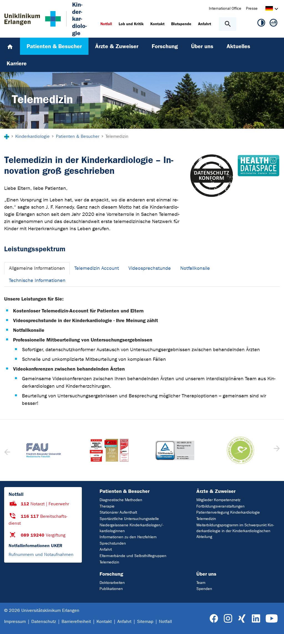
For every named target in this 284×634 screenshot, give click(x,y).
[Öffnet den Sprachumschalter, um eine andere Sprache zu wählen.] (269, 9)
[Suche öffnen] (227, 24)
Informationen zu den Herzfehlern (128, 537)
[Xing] (242, 618)
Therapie (107, 506)
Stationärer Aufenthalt (118, 512)
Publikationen (111, 588)
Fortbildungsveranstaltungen (220, 506)
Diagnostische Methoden (121, 500)
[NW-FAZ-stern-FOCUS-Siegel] (109, 450)
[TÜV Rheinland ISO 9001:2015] (175, 450)
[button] (276, 450)
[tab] (37, 268)
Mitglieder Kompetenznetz (218, 500)
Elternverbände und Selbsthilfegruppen (133, 555)
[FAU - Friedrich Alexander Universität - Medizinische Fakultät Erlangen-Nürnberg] (44, 450)
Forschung (111, 574)
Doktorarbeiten (112, 582)
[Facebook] (214, 618)
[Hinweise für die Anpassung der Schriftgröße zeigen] (273, 24)
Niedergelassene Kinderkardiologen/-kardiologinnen (131, 528)
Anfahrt (106, 549)
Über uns (206, 574)
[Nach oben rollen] (275, 625)
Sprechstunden (113, 543)
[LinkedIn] (256, 618)
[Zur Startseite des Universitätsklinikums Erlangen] (32, 19)
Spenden (204, 588)
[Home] (10, 46)
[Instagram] (228, 618)
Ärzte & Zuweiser (215, 491)
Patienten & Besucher (124, 491)
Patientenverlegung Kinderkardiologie (228, 512)
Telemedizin (109, 562)
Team (200, 582)
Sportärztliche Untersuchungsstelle (129, 518)
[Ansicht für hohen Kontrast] (261, 24)
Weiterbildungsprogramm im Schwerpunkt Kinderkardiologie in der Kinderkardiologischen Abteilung (235, 531)
